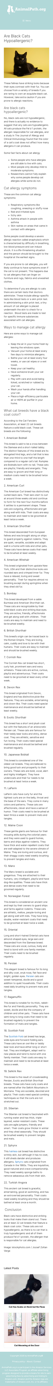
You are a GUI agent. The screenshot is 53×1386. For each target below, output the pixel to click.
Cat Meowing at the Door (26, 1345)
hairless (13, 1151)
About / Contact (34, 1361)
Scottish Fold (16, 1036)
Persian (30, 976)
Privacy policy (18, 1361)
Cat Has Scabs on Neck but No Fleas (27, 1307)
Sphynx (19, 1161)
